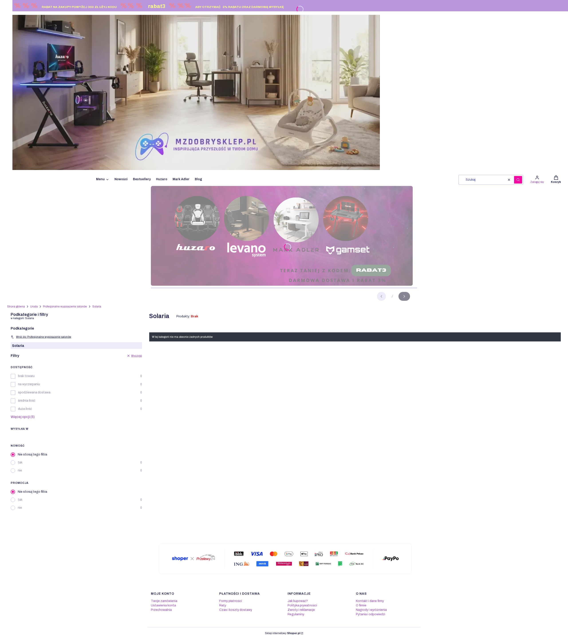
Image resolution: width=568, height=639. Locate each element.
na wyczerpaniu (29, 384)
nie (20, 470)
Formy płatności (230, 601)
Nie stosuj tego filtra (32, 454)
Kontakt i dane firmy (370, 601)
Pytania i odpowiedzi (370, 614)
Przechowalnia (161, 610)
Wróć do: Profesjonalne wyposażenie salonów (43, 336)
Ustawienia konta (163, 605)
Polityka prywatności (302, 605)
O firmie (361, 605)
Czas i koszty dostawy (235, 610)
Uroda (34, 306)
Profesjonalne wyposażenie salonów (65, 306)
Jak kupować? (298, 601)
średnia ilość (26, 400)
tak (20, 462)
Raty (222, 605)
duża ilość (25, 408)
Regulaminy (296, 614)
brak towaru (26, 376)
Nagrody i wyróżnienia (371, 610)
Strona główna (16, 306)
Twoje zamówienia (164, 601)
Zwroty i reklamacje (301, 610)
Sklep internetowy (282, 633)
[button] (518, 180)
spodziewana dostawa (34, 392)
